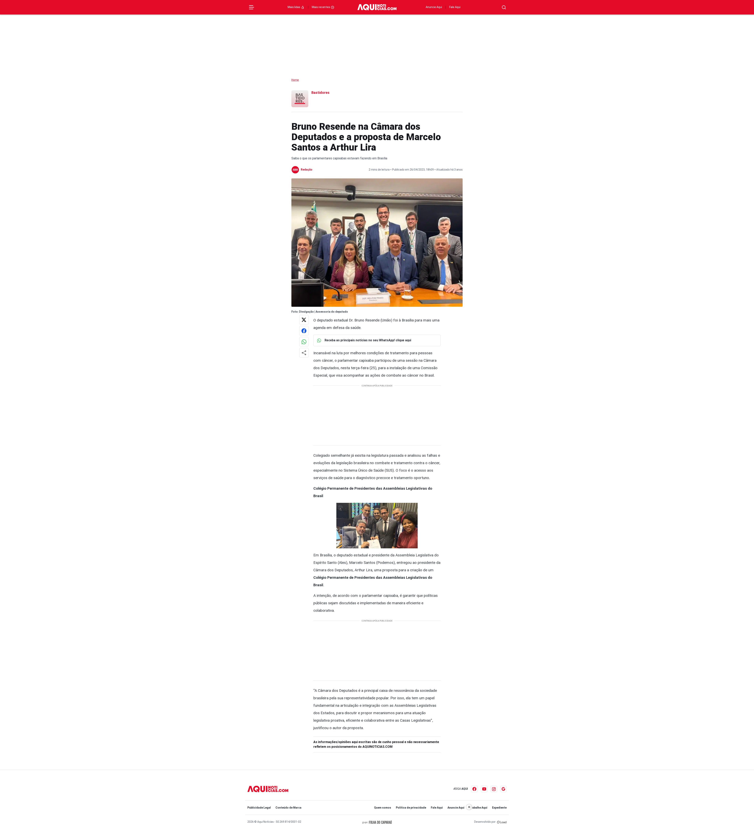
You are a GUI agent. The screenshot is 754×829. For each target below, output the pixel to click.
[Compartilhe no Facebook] (304, 330)
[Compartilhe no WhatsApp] (304, 341)
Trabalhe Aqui (478, 807)
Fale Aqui (454, 7)
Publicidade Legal (259, 807)
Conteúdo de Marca (288, 807)
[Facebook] (474, 789)
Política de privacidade (411, 807)
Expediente (499, 807)
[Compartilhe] (304, 352)
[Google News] (503, 789)
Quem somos (382, 807)
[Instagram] (494, 789)
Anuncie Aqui (434, 7)
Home (295, 79)
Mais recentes (321, 7)
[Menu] (251, 7)
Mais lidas (294, 7)
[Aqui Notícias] (377, 7)
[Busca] (504, 7)
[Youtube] (484, 789)
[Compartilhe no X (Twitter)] (304, 319)
